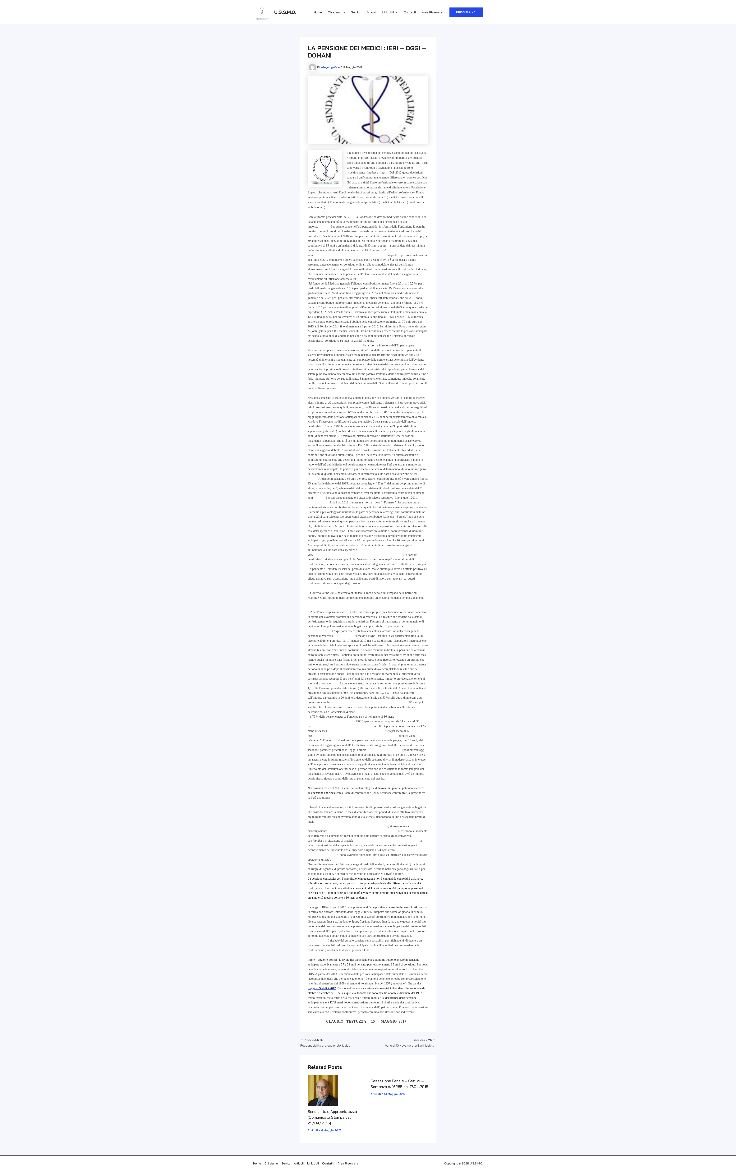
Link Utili (388, 12)
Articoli (371, 12)
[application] (343, 12)
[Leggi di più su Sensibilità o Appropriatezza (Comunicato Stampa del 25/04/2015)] (323, 1090)
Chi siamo (334, 12)
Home (318, 12)
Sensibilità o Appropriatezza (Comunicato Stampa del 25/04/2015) (332, 1117)
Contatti (410, 12)
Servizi (355, 12)
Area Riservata (432, 12)
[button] (466, 12)
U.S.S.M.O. (285, 12)
